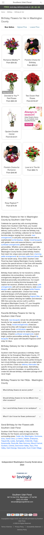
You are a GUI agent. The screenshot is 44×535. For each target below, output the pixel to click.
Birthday (9, 12)
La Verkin (19, 438)
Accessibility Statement (34, 526)
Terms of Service (6, 526)
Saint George (12, 448)
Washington (29, 436)
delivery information (29, 364)
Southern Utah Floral (22, 2)
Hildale (26, 438)
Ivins (3, 438)
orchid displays (17, 240)
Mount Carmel (36, 443)
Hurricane (38, 436)
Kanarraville (5, 443)
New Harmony (24, 443)
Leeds (12, 441)
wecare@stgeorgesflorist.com (22, 501)
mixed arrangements (20, 324)
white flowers (35, 289)
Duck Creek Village (34, 448)
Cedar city (20, 436)
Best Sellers (9, 27)
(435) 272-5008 (22, 499)
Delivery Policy (22, 529)
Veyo (31, 445)
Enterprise (34, 438)
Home (3, 12)
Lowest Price (34, 27)
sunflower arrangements (10, 244)
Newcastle (22, 448)
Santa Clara (10, 438)
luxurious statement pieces (29, 256)
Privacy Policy (19, 526)
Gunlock (4, 445)
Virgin (35, 441)
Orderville (28, 441)
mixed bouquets (35, 240)
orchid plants (21, 329)
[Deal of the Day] (32, 121)
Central (11, 445)
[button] (39, 530)
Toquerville (5, 441)
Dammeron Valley (22, 445)
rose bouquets (14, 320)
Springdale (20, 441)
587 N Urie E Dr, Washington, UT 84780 (22, 497)
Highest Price (22, 27)
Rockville (14, 443)
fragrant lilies (35, 296)
